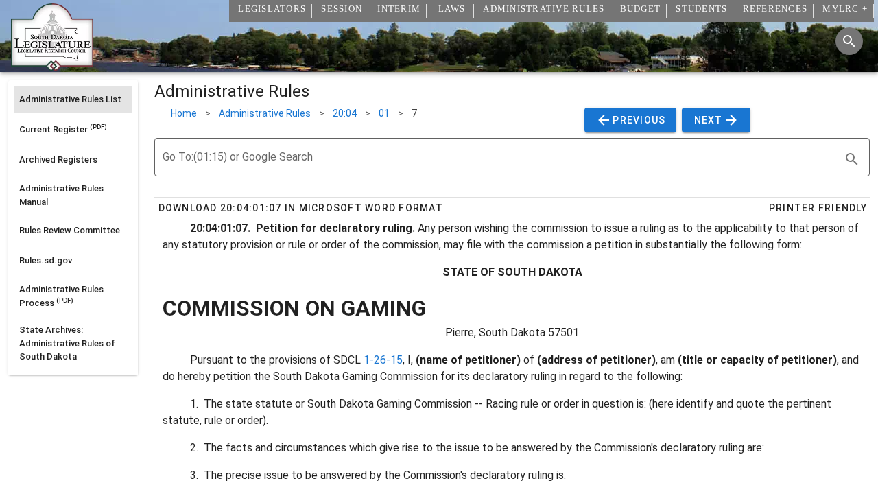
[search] (852, 159)
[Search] (849, 41)
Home (184, 113)
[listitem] (73, 99)
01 (384, 113)
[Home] (52, 66)
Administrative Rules (265, 113)
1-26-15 (383, 359)
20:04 (345, 113)
